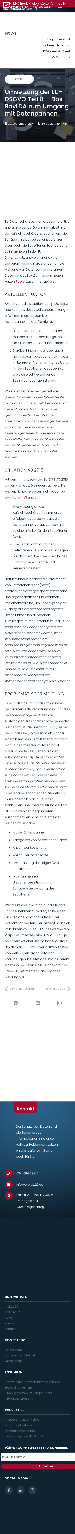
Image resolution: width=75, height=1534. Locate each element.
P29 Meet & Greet (56, 51)
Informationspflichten (20, 1431)
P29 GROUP (12, 1312)
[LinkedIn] (37, 1003)
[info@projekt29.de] (10, 1185)
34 (37, 497)
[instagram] (32, 1490)
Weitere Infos (41, 6)
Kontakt (10, 1329)
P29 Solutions (60, 57)
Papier (20, 281)
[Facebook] (16, 1003)
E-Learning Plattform (19, 1388)
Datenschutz (13, 1350)
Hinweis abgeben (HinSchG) (24, 1436)
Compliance (13, 1361)
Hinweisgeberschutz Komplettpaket (29, 1393)
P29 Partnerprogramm (20, 1399)
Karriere (10, 1323)
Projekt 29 (11, 1307)
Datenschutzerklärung (20, 1425)
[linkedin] (21, 1490)
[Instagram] (59, 1003)
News (8, 1318)
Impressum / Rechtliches (22, 1420)
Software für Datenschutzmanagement (32, 1382)
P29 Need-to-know (55, 45)
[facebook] (9, 1490)
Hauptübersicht (58, 39)
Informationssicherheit (20, 1355)
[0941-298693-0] (10, 1173)
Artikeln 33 (19, 497)
